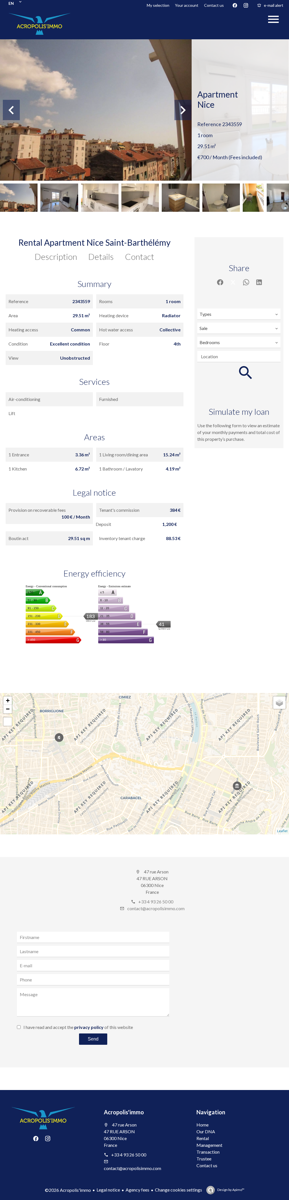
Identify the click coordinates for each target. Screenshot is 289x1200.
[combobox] (239, 314)
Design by (230, 1190)
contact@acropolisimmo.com (156, 908)
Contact (139, 256)
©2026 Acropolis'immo (68, 1190)
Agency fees (137, 1189)
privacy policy (89, 1027)
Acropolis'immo (124, 1112)
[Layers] (279, 702)
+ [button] (8, 700)
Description (56, 256)
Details (101, 256)
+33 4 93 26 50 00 (155, 901)
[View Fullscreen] (7, 721)
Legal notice (108, 1189)
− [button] (8, 709)
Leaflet (282, 831)
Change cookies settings (178, 1189)
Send (93, 1039)
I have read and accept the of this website (78, 1027)
